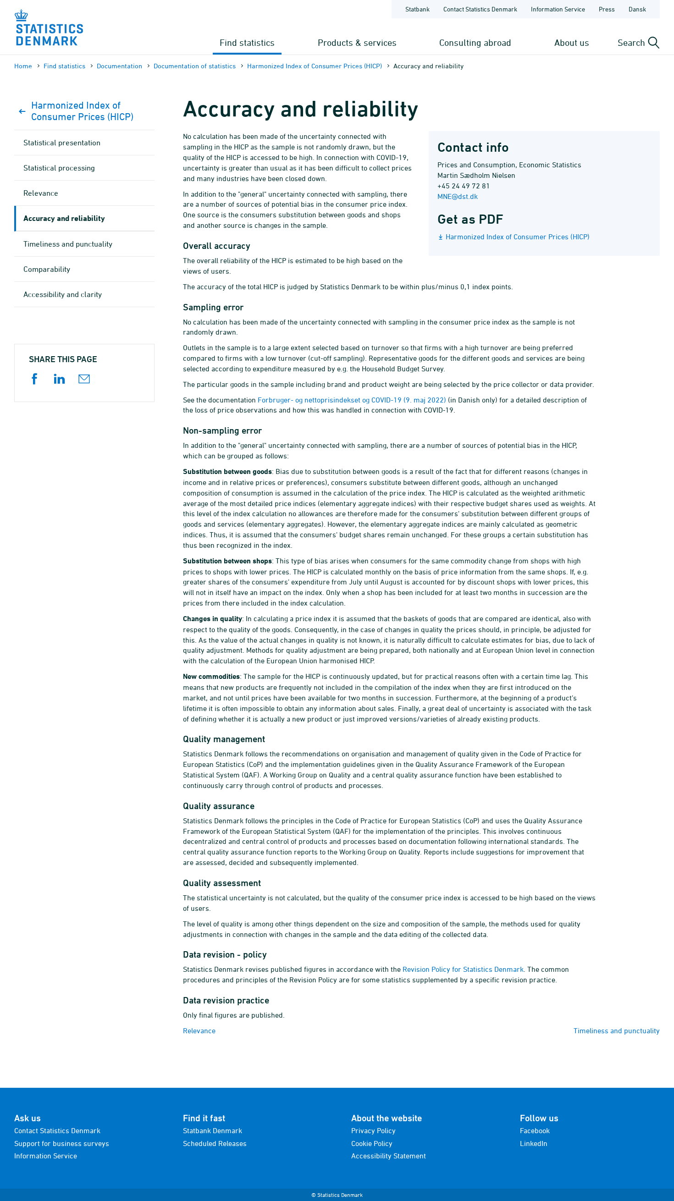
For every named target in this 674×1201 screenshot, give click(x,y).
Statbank (417, 9)
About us (571, 42)
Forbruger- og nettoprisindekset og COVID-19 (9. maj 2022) (352, 400)
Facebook (535, 1130)
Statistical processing (59, 167)
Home (23, 66)
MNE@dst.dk (457, 196)
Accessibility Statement (388, 1155)
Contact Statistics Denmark (480, 9)
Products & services (357, 42)
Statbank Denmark (212, 1130)
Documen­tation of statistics (195, 66)
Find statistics (247, 42)
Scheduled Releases (215, 1143)
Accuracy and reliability (64, 218)
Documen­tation (119, 66)
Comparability (46, 269)
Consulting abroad (475, 42)
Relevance (199, 1030)
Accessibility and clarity (62, 294)
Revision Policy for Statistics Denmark (463, 969)
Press (607, 9)
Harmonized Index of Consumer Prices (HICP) (314, 66)
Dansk (637, 9)
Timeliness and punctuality (617, 1030)
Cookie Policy (371, 1143)
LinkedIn (533, 1143)
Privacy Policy (373, 1130)
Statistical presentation (61, 142)
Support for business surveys (61, 1143)
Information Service (558, 9)
